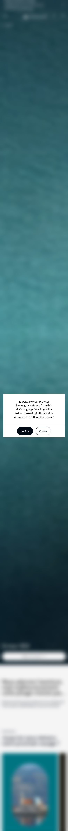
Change (43, 431)
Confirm (25, 431)
